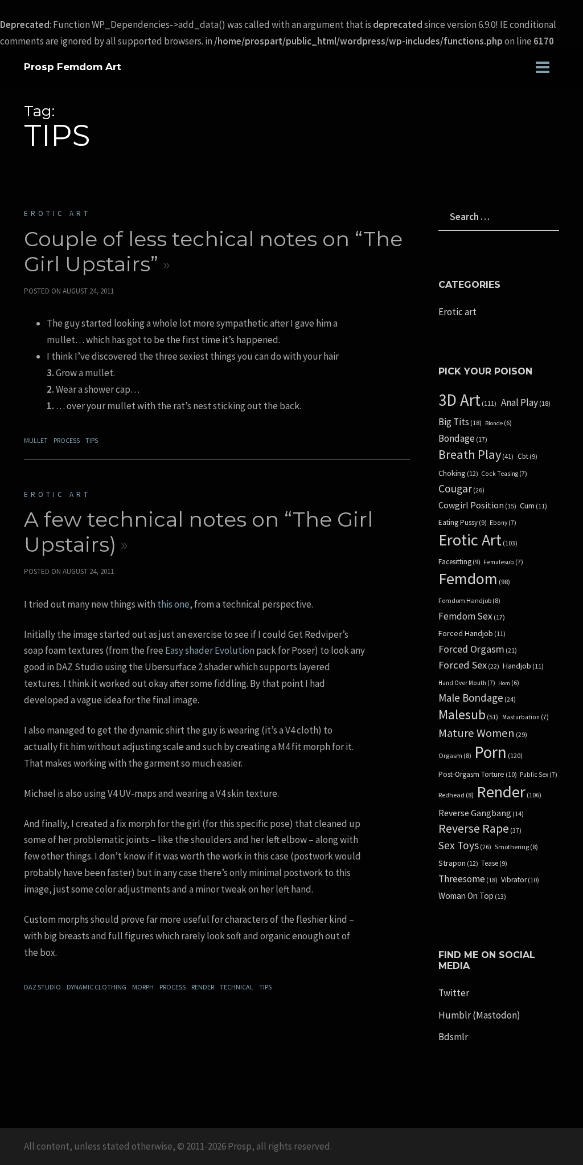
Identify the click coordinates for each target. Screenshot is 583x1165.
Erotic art (57, 213)
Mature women (482, 733)
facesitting (459, 562)
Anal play (526, 403)
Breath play (476, 454)
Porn (498, 752)
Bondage (462, 439)
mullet (36, 440)
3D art (467, 400)
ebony (503, 523)
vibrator (520, 880)
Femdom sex (471, 616)
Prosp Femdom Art (72, 66)
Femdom (474, 579)
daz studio (42, 987)
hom (508, 683)
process (67, 440)
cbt (527, 456)
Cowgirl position (477, 505)
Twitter (453, 993)
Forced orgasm (477, 649)
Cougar (461, 488)
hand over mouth (466, 683)
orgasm (454, 756)
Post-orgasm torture (477, 774)
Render (202, 987)
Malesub (468, 715)
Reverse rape (480, 828)
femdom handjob (469, 601)
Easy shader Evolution (209, 650)
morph (143, 987)
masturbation (525, 717)
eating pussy (462, 522)
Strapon (458, 863)
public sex (538, 775)
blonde (498, 423)
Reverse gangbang (481, 813)
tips (91, 440)
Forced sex (468, 665)
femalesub (503, 562)
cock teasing (504, 474)
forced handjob (472, 633)
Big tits (460, 422)
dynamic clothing (96, 987)
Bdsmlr (453, 1036)
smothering (516, 847)
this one (173, 604)
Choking (458, 473)
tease (494, 863)
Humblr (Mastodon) (479, 1015)
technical (236, 987)
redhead (456, 795)
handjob (523, 666)
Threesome (468, 879)
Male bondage (477, 697)
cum (533, 506)
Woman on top (472, 896)
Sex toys (464, 845)
